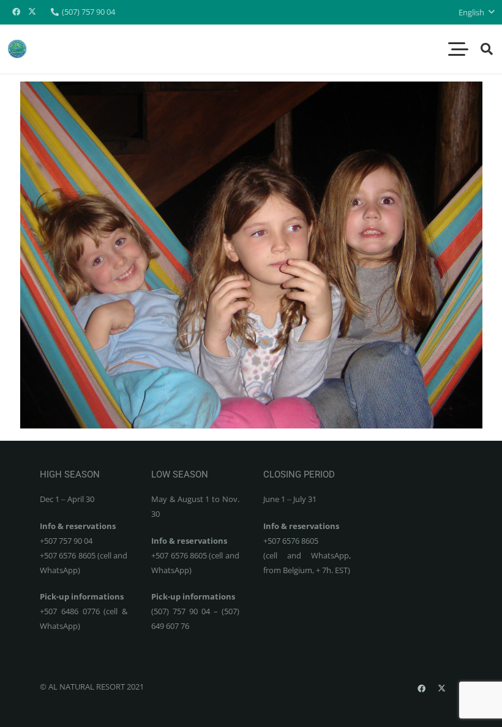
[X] (32, 12)
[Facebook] (16, 12)
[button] (476, 12)
